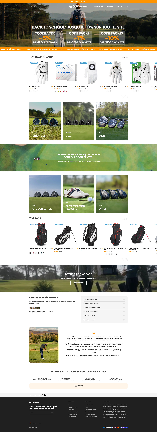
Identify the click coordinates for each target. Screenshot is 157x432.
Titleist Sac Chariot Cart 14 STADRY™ (38, 248)
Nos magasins (71, 409)
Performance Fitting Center (74, 412)
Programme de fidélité (99, 6)
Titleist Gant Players (84, 86)
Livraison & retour (88, 405)
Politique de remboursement (91, 416)
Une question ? (110, 6)
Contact (70, 405)
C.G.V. (86, 407)
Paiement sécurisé (89, 412)
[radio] (30, 91)
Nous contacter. (42, 381)
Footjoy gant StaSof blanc (110, 86)
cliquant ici (37, 303)
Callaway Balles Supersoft (60, 86)
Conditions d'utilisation (90, 414)
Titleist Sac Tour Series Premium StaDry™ (89, 248)
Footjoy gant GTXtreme (34, 86)
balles (120, 409)
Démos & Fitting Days (73, 414)
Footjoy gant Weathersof (135, 86)
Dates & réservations (78, 283)
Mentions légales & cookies (90, 409)
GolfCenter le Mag (72, 416)
